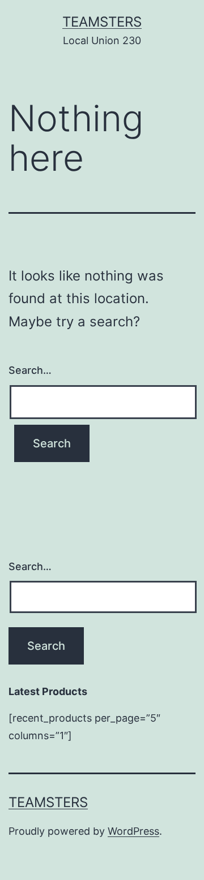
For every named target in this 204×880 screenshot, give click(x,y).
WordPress (133, 831)
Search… (30, 370)
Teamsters (102, 22)
